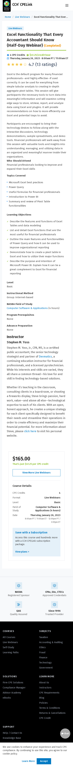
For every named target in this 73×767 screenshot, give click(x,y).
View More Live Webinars (36, 472)
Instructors (45, 687)
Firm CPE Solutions (13, 682)
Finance (43, 657)
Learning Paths (11, 652)
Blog (41, 697)
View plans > (22, 551)
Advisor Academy (12, 692)
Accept (44, 761)
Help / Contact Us (12, 733)
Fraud (42, 652)
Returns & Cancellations (52, 713)
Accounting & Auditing (51, 642)
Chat (66, 733)
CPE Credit (45, 718)
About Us (44, 682)
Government (46, 667)
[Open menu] (66, 5)
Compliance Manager (14, 687)
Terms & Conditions (49, 707)
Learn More (28, 761)
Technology (45, 662)
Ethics (42, 647)
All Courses (9, 637)
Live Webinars (22, 17)
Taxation (43, 637)
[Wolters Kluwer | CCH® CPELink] (17, 5)
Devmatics (45, 356)
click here (30, 431)
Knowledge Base (12, 738)
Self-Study (8, 647)
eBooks (7, 697)
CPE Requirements (49, 692)
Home (8, 17)
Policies (43, 702)
